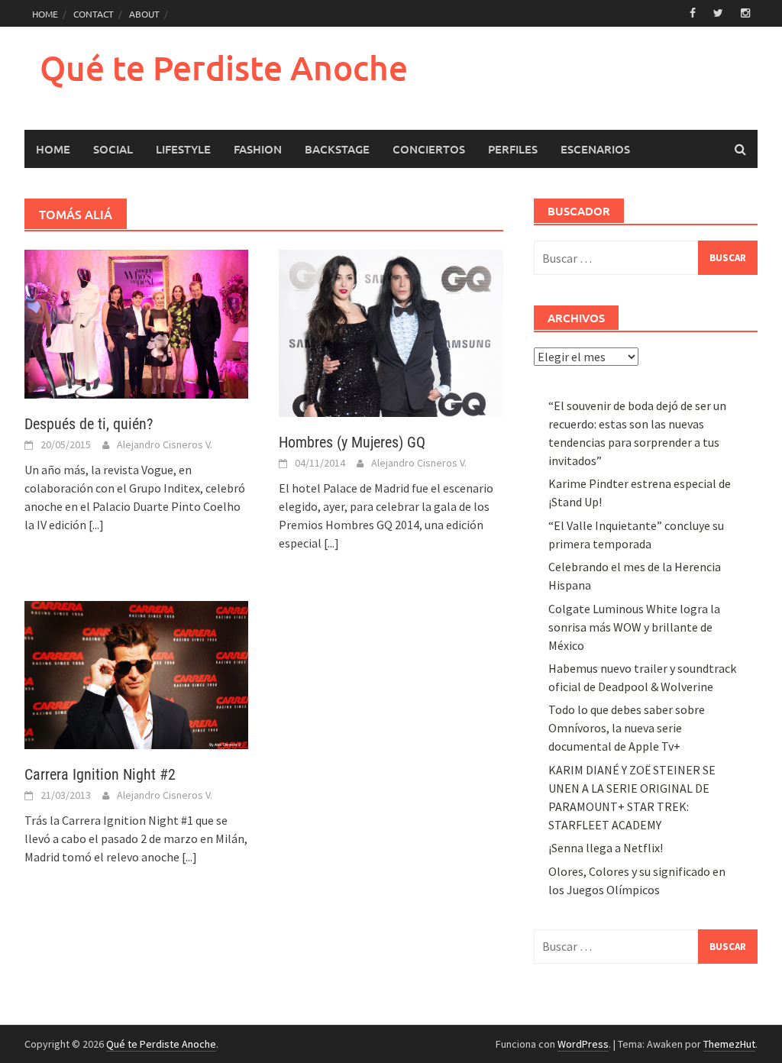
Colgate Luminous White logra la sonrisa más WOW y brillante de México (634, 627)
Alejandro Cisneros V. (164, 444)
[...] (96, 524)
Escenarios (595, 149)
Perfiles (513, 149)
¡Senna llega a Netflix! (605, 847)
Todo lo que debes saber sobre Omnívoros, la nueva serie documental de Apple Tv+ (626, 728)
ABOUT (144, 14)
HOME (45, 14)
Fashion (258, 149)
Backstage (337, 149)
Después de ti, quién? (88, 424)
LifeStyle (183, 149)
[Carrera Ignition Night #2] (136, 673)
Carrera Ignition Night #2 (100, 774)
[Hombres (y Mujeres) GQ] (390, 331)
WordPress (583, 1044)
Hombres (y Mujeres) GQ (352, 442)
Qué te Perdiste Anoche (224, 68)
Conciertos (429, 149)
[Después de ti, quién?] (136, 323)
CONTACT (93, 14)
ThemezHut (729, 1044)
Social (113, 149)
